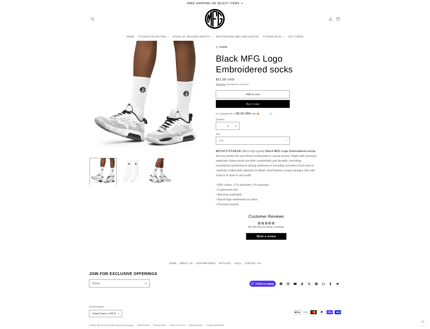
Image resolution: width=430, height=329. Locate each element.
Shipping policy (196, 325)
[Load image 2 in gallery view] (131, 171)
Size (218, 134)
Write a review (266, 236)
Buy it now (252, 104)
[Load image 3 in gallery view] (159, 171)
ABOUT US (186, 263)
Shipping (220, 84)
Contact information (215, 325)
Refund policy (143, 325)
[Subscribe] (145, 283)
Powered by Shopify (124, 325)
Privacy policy (159, 325)
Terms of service (177, 325)
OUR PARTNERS (206, 263)
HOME (173, 263)
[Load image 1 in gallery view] (103, 171)
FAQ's (237, 263)
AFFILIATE (225, 263)
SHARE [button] (223, 47)
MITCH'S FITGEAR (106, 325)
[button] (92, 19)
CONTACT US (253, 263)
